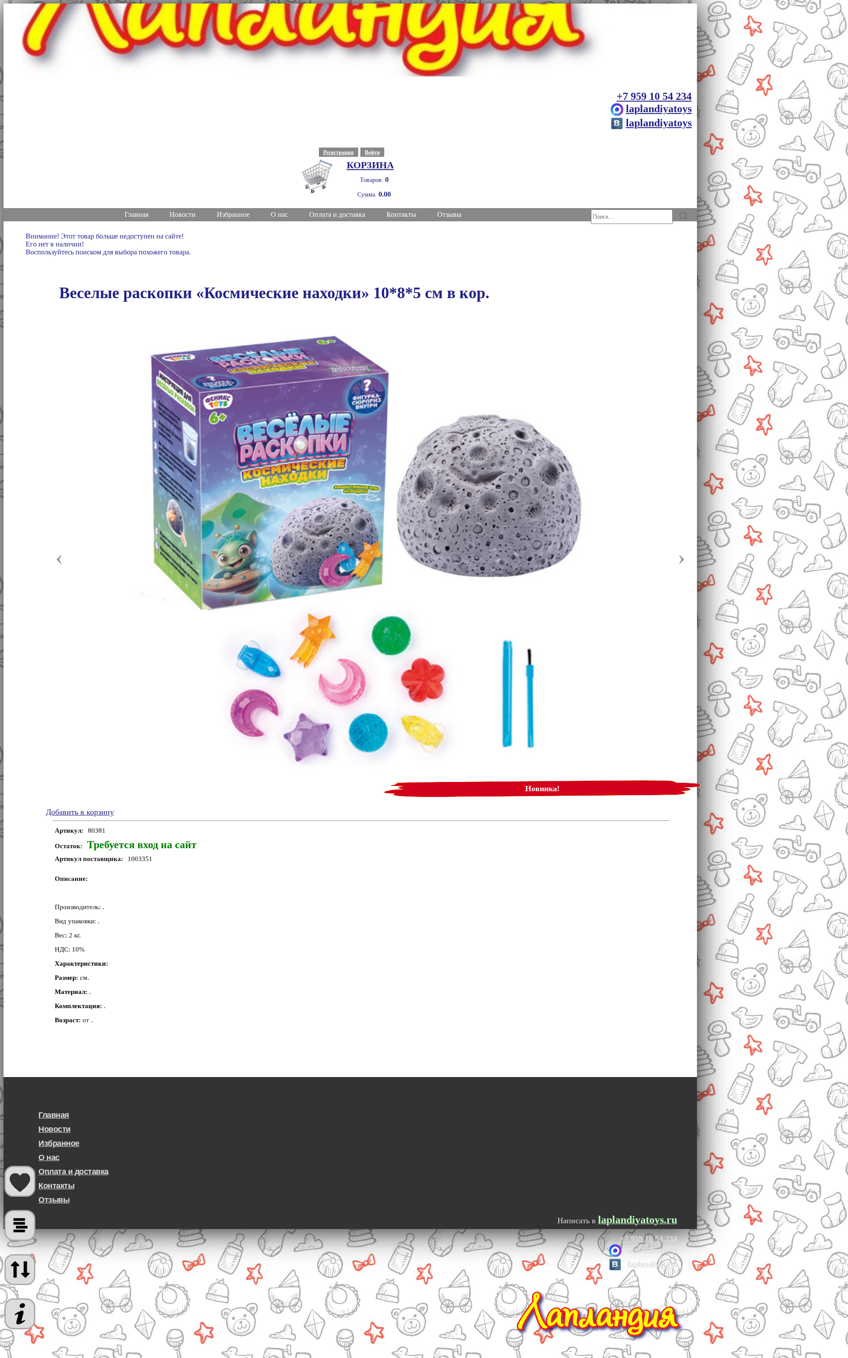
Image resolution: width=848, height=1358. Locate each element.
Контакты (56, 1185)
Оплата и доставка (73, 1171)
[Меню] (19, 1313)
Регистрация (338, 152)
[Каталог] (19, 1225)
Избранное (59, 1143)
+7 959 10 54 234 (654, 96)
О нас (49, 1157)
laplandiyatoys (659, 108)
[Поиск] (683, 215)
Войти (372, 152)
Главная (53, 1115)
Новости (54, 1129)
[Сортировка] (19, 1269)
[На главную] (350, 40)
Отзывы (53, 1199)
